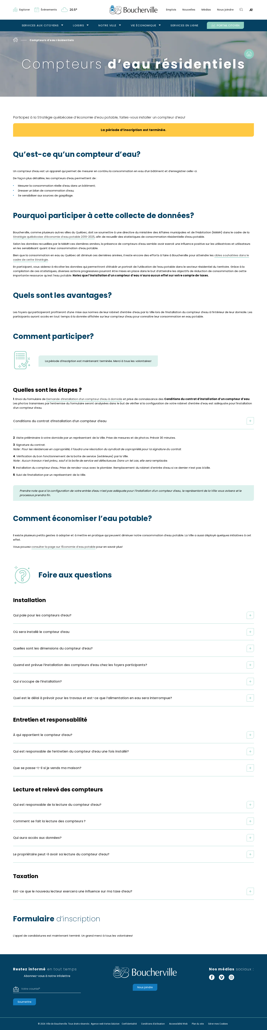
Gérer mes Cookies (218, 1024)
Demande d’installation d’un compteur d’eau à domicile (84, 399)
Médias (206, 9)
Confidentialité (129, 1024)
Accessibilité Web (178, 1024)
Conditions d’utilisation (153, 1024)
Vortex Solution (112, 1024)
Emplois (171, 9)
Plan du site (198, 1024)
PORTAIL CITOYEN (228, 25)
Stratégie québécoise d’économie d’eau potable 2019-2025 (54, 237)
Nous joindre (225, 9)
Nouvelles (188, 9)
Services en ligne (184, 25)
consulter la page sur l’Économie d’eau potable (63, 547)
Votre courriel (30, 989)
